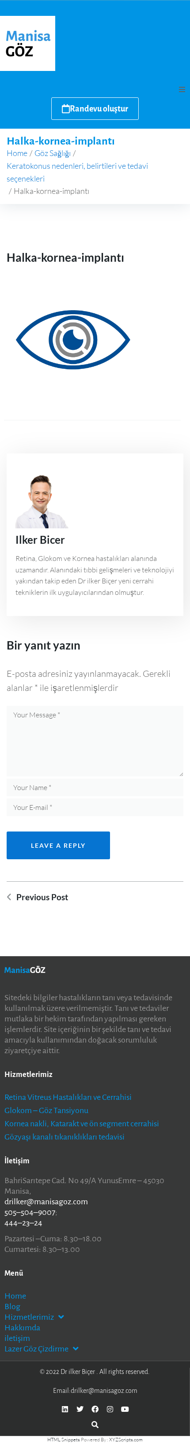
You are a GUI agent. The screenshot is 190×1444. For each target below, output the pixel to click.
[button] (182, 89)
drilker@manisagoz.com (46, 1201)
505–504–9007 (29, 1212)
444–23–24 (23, 1222)
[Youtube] (125, 1409)
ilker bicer (40, 539)
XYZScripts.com (126, 1440)
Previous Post (42, 897)
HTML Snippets (63, 1440)
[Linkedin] (64, 1409)
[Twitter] (80, 1409)
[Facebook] (95, 1409)
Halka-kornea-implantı (65, 257)
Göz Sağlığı (52, 153)
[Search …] (95, 1424)
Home (17, 153)
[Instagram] (110, 1409)
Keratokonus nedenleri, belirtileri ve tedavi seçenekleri (77, 172)
